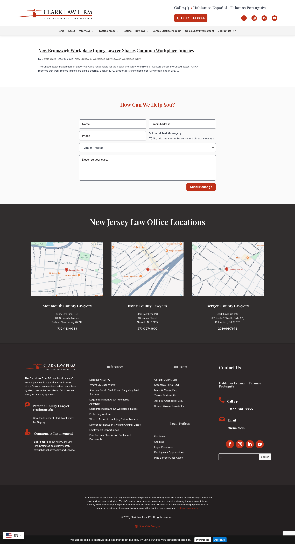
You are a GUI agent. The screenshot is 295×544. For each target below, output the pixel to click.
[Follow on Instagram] (254, 18)
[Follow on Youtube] (274, 18)
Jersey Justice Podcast (167, 31)
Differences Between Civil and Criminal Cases (115, 424)
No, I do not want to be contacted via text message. (184, 138)
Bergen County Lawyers (228, 305)
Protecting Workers (100, 414)
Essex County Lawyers (147, 305)
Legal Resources (163, 447)
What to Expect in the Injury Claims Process (113, 419)
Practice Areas (107, 31)
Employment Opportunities (104, 430)
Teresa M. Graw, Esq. (166, 395)
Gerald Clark (49, 58)
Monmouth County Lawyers (67, 305)
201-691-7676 (227, 328)
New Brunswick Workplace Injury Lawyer (98, 58)
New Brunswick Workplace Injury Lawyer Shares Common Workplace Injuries (116, 50)
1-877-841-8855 (193, 18)
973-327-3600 (147, 328)
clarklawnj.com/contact (188, 508)
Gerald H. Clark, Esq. (165, 379)
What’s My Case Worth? (102, 384)
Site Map (159, 441)
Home (61, 31)
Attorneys (84, 31)
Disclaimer (160, 436)
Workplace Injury (131, 58)
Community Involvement (199, 31)
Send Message (201, 187)
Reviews (140, 31)
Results (127, 31)
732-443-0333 (67, 328)
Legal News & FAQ (99, 379)
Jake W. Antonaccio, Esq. (168, 400)
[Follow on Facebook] (244, 18)
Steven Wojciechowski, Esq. (170, 406)
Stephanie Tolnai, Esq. (166, 384)
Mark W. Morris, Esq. (165, 390)
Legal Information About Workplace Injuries (113, 408)
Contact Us (224, 31)
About (71, 31)
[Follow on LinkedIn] (264, 18)
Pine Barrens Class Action (168, 457)
